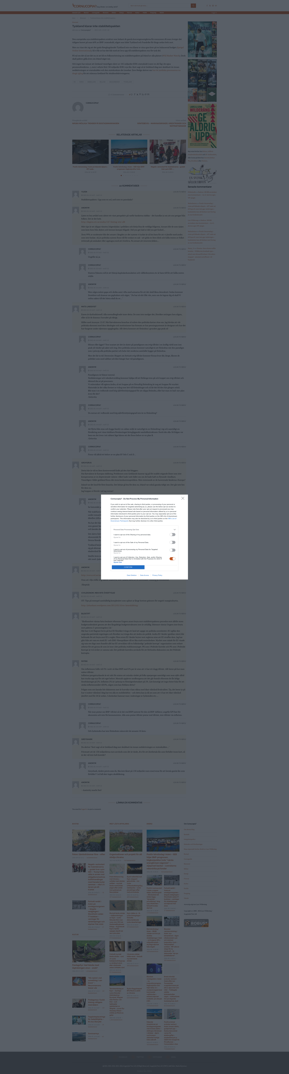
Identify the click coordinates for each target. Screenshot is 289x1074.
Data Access (144, 575)
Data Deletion (132, 575)
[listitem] (144, 529)
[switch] (172, 534)
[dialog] (144, 537)
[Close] (183, 499)
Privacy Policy (157, 575)
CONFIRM (128, 567)
